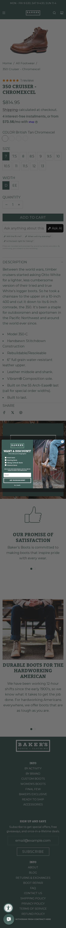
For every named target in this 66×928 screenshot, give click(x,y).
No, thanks (17, 485)
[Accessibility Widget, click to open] (8, 908)
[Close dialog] (62, 441)
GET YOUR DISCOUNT (17, 480)
